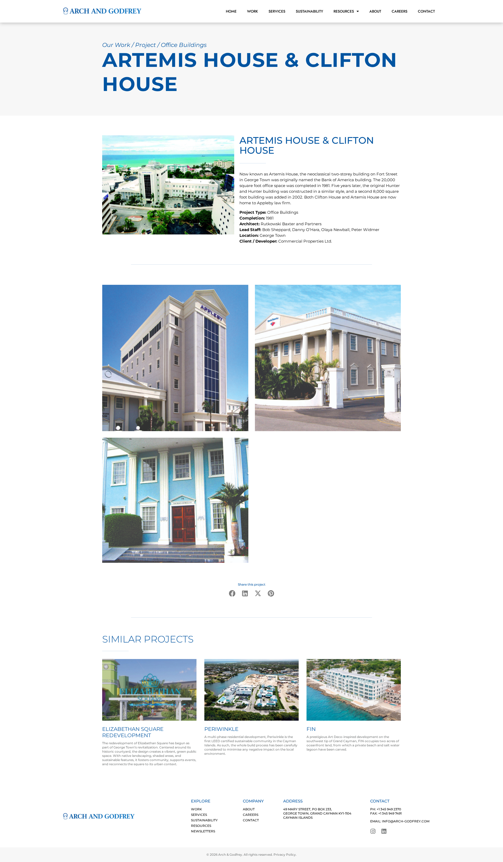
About (375, 11)
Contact (426, 11)
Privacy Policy (285, 854)
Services (277, 11)
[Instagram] (373, 831)
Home (231, 11)
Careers (399, 11)
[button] (232, 593)
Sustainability (309, 11)
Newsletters (203, 831)
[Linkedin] (384, 831)
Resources (343, 11)
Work (252, 11)
